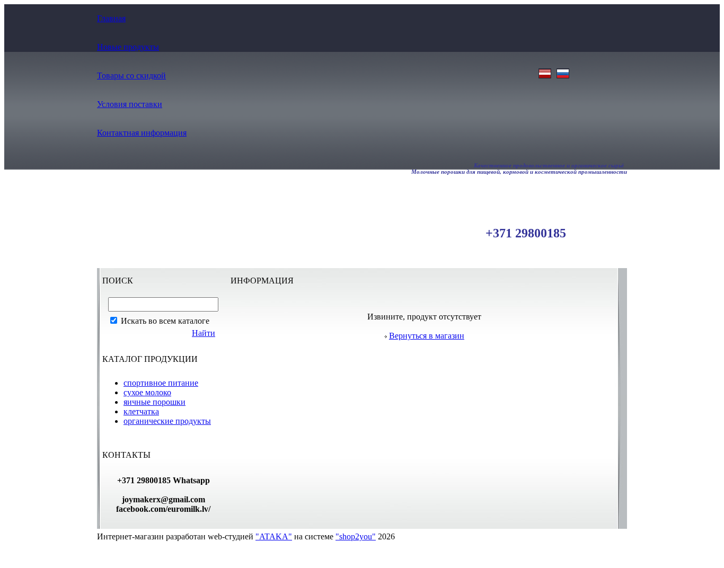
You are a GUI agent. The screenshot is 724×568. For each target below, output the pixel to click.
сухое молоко (147, 392)
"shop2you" (355, 536)
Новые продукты (128, 46)
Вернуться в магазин (426, 335)
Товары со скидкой (131, 75)
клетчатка (141, 411)
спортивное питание (160, 382)
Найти (203, 333)
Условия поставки (129, 104)
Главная (111, 18)
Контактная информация (142, 132)
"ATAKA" (273, 536)
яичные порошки (154, 401)
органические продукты (167, 420)
